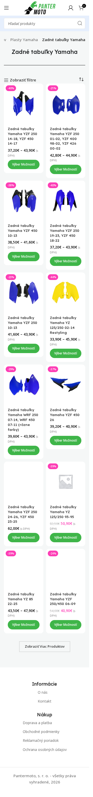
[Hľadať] (79, 23)
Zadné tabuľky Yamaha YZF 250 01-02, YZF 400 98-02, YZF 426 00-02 (64, 138)
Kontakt (44, 701)
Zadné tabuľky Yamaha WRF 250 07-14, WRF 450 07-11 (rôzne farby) (23, 419)
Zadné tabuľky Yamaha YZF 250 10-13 (22, 322)
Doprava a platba (37, 722)
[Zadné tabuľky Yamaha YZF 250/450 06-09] (66, 569)
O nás (43, 692)
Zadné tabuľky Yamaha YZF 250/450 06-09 (63, 598)
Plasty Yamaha (24, 39)
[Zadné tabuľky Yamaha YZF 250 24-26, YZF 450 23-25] (23, 481)
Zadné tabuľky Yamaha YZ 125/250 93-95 (63, 512)
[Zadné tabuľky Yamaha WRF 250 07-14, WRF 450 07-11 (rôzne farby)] (23, 384)
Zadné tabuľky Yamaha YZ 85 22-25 (21, 598)
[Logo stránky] (40, 7)
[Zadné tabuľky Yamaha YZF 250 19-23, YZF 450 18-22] (66, 200)
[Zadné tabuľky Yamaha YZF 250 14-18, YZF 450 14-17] (23, 103)
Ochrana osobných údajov (45, 749)
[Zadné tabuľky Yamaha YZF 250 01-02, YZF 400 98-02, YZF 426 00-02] (66, 103)
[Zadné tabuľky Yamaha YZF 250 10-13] (23, 292)
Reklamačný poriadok (41, 740)
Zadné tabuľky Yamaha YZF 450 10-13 (22, 230)
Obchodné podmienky (41, 731)
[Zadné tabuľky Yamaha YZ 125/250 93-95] (66, 481)
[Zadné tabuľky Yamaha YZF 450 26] (66, 384)
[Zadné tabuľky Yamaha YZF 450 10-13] (23, 200)
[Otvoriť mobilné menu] (6, 8)
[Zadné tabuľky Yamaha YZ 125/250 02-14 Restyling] (66, 292)
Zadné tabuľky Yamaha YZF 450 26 (65, 414)
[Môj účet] (71, 8)
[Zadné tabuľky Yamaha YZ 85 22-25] (23, 569)
